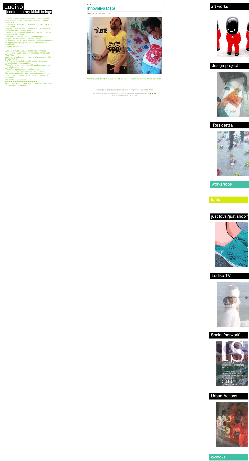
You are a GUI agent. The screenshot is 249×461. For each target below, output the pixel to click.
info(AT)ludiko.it (32, 47)
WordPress (148, 90)
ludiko (108, 13)
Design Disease (127, 93)
